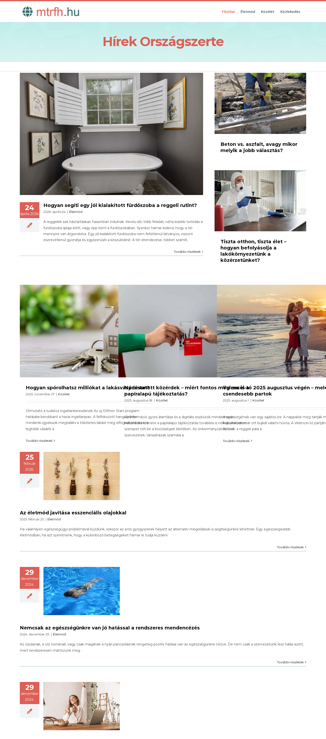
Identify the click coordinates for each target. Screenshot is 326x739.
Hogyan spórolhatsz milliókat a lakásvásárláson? (88, 388)
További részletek (187, 251)
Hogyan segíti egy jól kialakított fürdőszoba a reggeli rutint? (120, 205)
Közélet (64, 394)
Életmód (75, 212)
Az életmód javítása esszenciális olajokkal (73, 513)
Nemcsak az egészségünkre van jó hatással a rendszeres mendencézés (110, 628)
